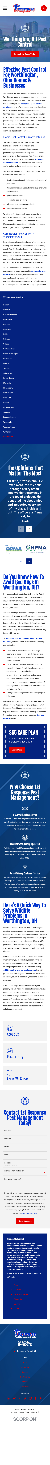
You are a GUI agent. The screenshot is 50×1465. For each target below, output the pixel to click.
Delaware (17, 1304)
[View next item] (29, 529)
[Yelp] (41, 1398)
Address (7, 1163)
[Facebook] (35, 1398)
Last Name (8, 1139)
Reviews (25, 1382)
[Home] (24, 8)
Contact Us (25, 1386)
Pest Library (25, 1377)
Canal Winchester (21, 1294)
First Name (8, 1131)
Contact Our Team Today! (25, 54)
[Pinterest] (25, 1398)
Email (6, 1155)
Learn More (17, 750)
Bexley (16, 1285)
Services (25, 1372)
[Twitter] (19, 1398)
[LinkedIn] (9, 1398)
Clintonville (18, 1299)
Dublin (16, 1308)
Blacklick (17, 1290)
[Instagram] (30, 1398)
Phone (6, 1147)
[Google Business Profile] (14, 1398)
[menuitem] (25, 305)
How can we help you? (12, 1179)
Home (25, 1362)
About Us (25, 1367)
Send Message (25, 1221)
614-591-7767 (25, 1344)
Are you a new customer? (14, 1171)
